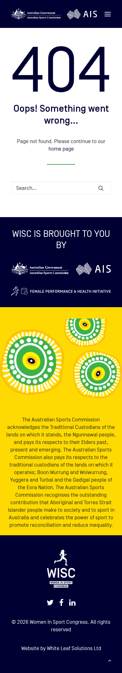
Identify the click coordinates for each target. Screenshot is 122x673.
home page (61, 149)
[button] (107, 14)
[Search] (61, 188)
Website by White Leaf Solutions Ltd (61, 648)
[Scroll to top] (109, 660)
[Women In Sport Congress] (54, 13)
